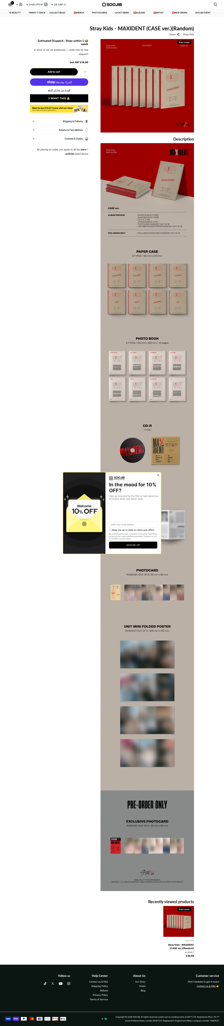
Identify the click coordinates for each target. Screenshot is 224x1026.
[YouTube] (60, 983)
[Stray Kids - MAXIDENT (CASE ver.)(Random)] (178, 921)
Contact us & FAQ (206, 986)
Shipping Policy (99, 986)
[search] (215, 4)
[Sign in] (19, 4)
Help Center (100, 975)
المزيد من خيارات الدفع (59, 90)
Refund (104, 990)
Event (142, 986)
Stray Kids (188, 34)
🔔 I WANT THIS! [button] (59, 98)
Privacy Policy (100, 995)
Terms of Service (99, 999)
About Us (139, 975)
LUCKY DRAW (122, 12)
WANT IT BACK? (37, 12)
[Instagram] (68, 983)
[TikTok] (45, 983)
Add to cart (54, 71)
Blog (143, 990)
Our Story (140, 981)
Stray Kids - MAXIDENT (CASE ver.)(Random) (181, 946)
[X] (52, 983)
